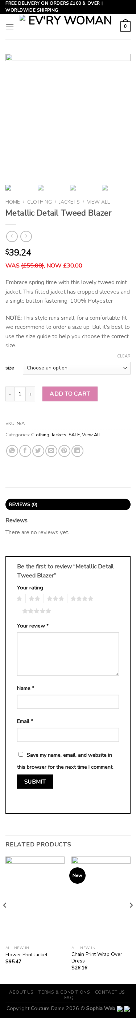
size (9, 368)
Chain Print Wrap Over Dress (96, 957)
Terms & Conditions (64, 992)
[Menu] (9, 27)
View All (98, 202)
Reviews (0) (23, 504)
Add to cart (70, 394)
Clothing (39, 202)
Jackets (69, 202)
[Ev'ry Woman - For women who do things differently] (67, 26)
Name (25, 688)
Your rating (30, 587)
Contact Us (110, 992)
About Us (21, 992)
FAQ (69, 998)
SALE (74, 435)
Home (12, 202)
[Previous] (5, 920)
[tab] (68, 504)
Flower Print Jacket (26, 955)
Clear (124, 356)
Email (25, 721)
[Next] (131, 920)
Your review (33, 625)
